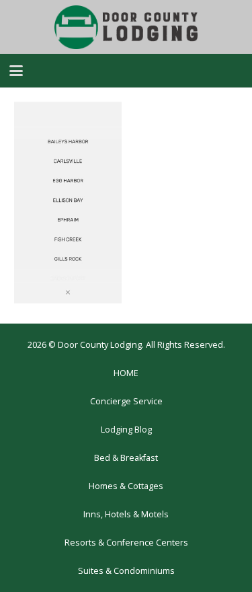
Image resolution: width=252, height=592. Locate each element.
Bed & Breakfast (126, 458)
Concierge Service (126, 401)
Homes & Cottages (126, 486)
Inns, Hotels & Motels (126, 514)
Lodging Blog (126, 429)
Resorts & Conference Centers (126, 542)
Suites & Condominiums (126, 571)
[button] (16, 70)
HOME (126, 373)
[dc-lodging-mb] (126, 27)
